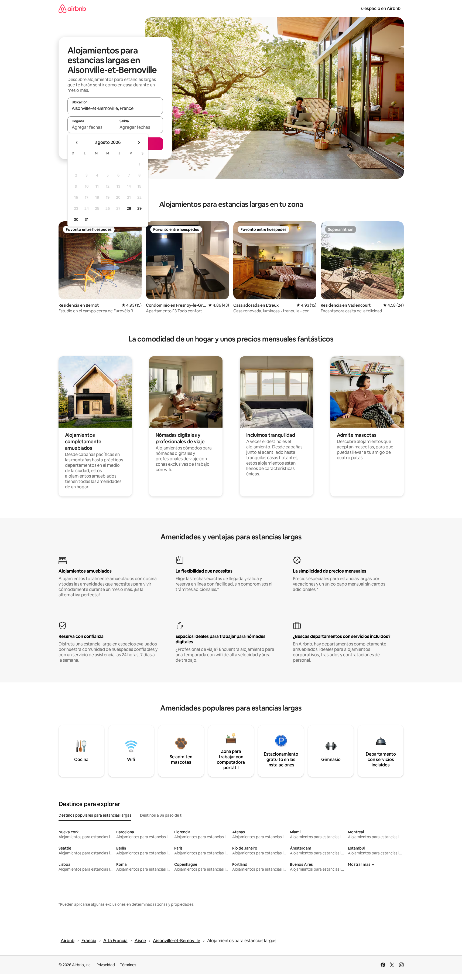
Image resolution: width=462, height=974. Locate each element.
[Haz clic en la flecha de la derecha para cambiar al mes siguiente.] (139, 142)
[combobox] (115, 108)
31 (86, 219)
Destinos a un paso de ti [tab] (161, 815)
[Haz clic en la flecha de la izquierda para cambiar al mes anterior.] (76, 142)
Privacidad (106, 964)
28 (129, 208)
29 (139, 208)
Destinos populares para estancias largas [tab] (95, 815)
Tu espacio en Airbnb (380, 8)
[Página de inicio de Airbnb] (72, 8)
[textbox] (91, 127)
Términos (128, 964)
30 (76, 219)
